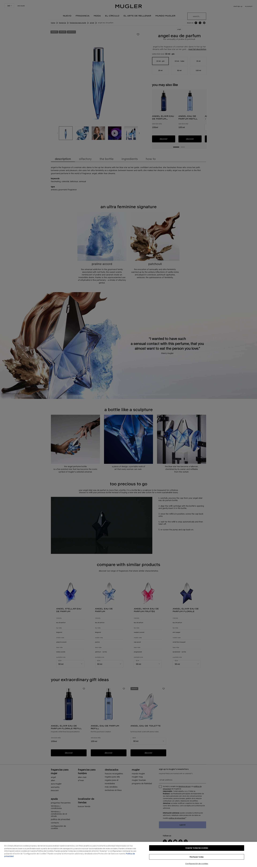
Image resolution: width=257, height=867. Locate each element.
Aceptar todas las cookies (196, 848)
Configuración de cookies (196, 863)
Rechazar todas (196, 857)
